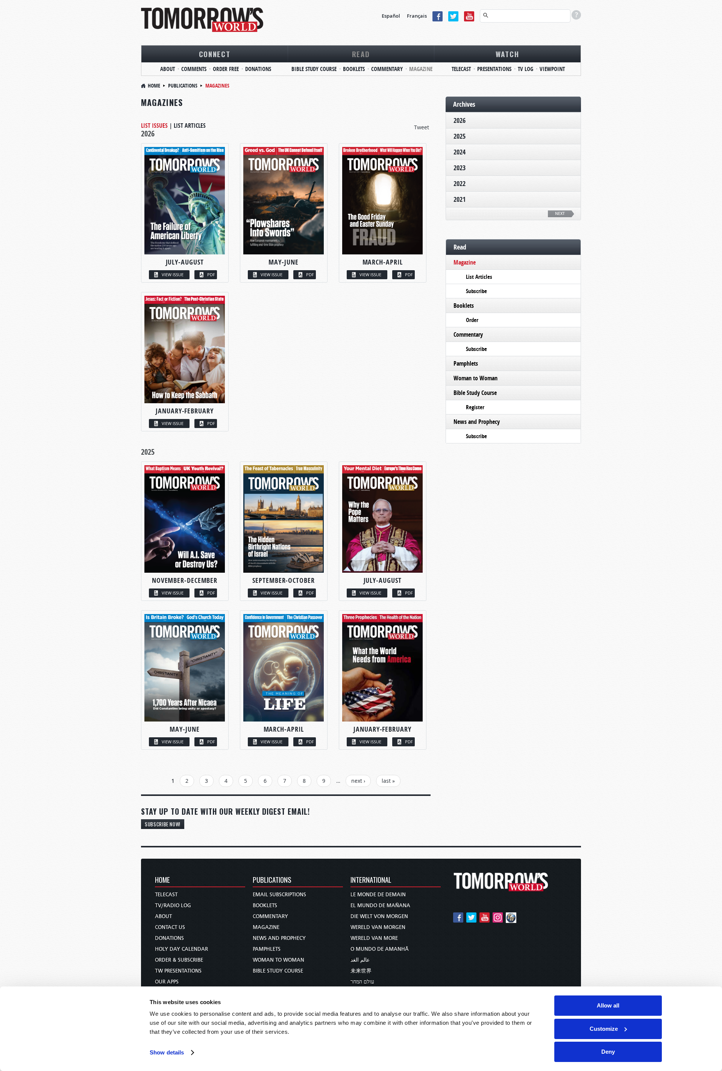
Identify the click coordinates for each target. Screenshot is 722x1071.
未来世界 (361, 971)
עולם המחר (362, 982)
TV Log (525, 69)
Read (361, 53)
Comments (193, 69)
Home (154, 85)
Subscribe (476, 291)
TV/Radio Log (173, 905)
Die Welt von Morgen (379, 916)
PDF (211, 274)
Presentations (494, 69)
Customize (604, 1029)
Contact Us (170, 927)
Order (472, 320)
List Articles (190, 125)
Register (475, 407)
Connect (215, 53)
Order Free (226, 69)
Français (417, 15)
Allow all (608, 1005)
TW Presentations (178, 971)
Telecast (461, 69)
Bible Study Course (314, 69)
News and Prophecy (477, 422)
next (560, 213)
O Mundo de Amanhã (379, 949)
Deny (608, 1051)
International (370, 880)
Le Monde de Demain (378, 894)
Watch (507, 53)
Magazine (420, 69)
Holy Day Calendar (181, 949)
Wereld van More (374, 938)
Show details (167, 1052)
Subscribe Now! (162, 824)
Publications (182, 85)
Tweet (421, 127)
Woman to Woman (476, 378)
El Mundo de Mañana (380, 905)
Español (391, 15)
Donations (258, 69)
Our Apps (167, 982)
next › (358, 780)
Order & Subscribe (179, 960)
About (167, 69)
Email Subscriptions (279, 894)
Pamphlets (466, 363)
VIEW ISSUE (173, 274)
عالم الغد (360, 960)
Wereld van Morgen (377, 927)
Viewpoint (552, 69)
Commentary (387, 69)
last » (388, 780)
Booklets (354, 69)
